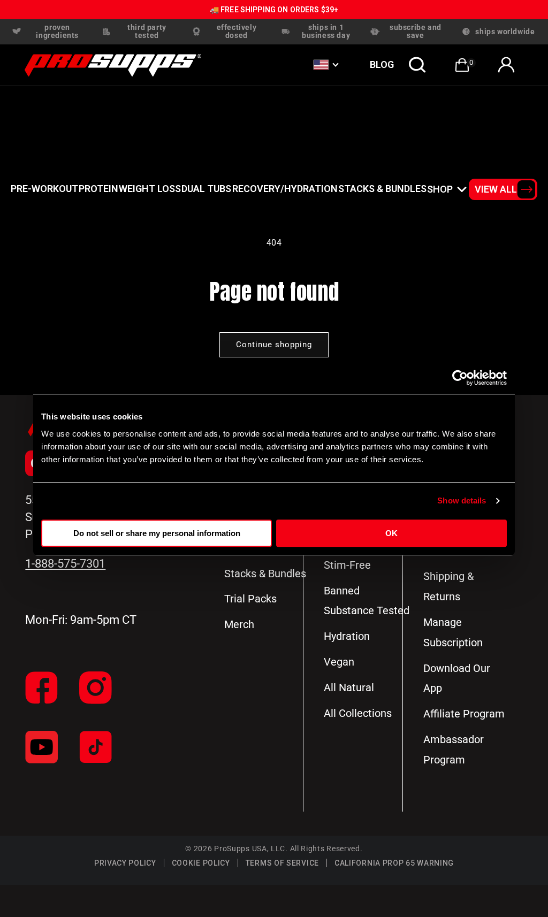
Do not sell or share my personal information (156, 533)
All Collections (358, 713)
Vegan (339, 661)
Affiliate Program (464, 713)
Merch (239, 624)
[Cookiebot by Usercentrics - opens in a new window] (460, 378)
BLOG (382, 64)
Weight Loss (150, 188)
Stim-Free (347, 565)
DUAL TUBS (206, 188)
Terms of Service (282, 863)
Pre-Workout (44, 188)
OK (391, 533)
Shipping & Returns (448, 586)
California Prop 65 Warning (394, 863)
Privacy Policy (125, 863)
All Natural (349, 687)
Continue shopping (274, 344)
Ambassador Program (453, 749)
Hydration (347, 636)
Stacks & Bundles (382, 188)
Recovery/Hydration (285, 188)
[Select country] (325, 65)
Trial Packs (250, 598)
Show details (461, 500)
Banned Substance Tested (366, 600)
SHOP (440, 189)
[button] (417, 65)
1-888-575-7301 (65, 563)
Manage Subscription (453, 632)
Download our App (456, 678)
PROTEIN (98, 188)
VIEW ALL (496, 189)
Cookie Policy (201, 863)
